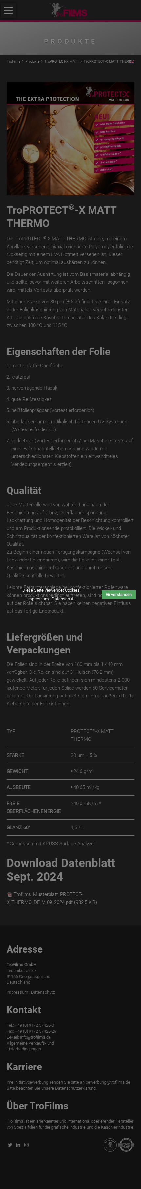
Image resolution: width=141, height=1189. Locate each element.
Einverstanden (119, 594)
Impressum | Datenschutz (51, 598)
